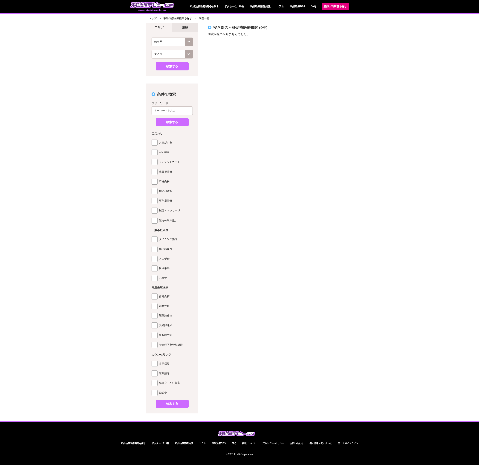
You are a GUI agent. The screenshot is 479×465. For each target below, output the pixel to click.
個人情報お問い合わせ (320, 443)
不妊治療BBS (297, 6)
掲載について (249, 443)
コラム (280, 6)
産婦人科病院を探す (335, 6)
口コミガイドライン (348, 443)
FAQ (313, 6)
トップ (153, 18)
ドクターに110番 (234, 6)
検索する (172, 66)
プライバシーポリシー (273, 443)
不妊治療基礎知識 (260, 6)
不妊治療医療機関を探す (204, 6)
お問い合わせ (296, 443)
